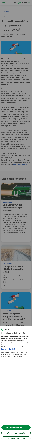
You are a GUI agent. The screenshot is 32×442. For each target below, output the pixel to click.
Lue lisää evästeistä (8, 349)
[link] (2, 329)
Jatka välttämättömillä (16, 439)
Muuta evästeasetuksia (16, 433)
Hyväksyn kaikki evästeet (16, 427)
